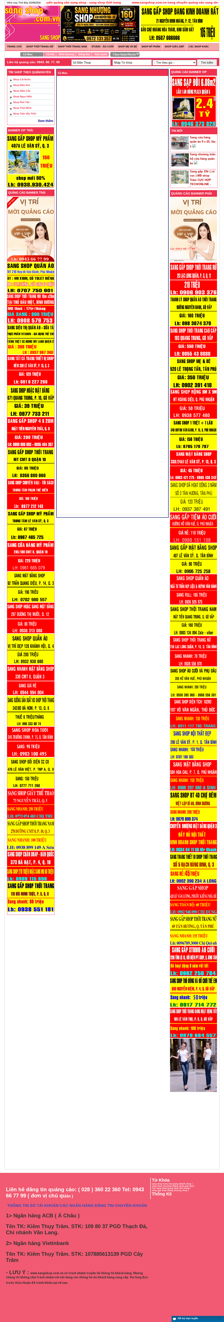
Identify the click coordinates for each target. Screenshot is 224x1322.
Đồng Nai (84, 54)
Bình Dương (66, 54)
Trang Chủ (14, 46)
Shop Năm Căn (21, 90)
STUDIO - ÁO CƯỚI (102, 46)
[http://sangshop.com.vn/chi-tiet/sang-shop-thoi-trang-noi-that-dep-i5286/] (193, 759)
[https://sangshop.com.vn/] (193, 262)
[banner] (180, 41)
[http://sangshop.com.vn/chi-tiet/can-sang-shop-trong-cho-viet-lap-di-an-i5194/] (193, 821)
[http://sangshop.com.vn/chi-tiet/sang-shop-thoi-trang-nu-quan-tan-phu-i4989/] (193, 945)
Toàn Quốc (100, 54)
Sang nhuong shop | (178, 1190)
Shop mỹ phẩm (151, 46)
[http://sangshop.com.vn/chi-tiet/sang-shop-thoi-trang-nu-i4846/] (193, 1037)
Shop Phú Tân (21, 102)
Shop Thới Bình (22, 108)
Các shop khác (199, 46)
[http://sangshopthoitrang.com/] (193, 1091)
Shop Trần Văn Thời (24, 113)
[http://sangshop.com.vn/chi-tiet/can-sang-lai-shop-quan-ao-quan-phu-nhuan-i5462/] (193, 604)
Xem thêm (45, 121)
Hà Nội (50, 54)
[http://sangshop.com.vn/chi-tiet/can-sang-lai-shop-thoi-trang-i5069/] (193, 913)
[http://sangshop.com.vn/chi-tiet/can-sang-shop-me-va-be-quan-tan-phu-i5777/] (193, 387)
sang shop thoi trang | (179, 1188)
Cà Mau (27, 54)
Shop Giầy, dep (174, 46)
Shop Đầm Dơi (21, 85)
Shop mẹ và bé (127, 46)
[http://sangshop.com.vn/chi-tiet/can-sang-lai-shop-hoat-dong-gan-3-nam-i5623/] (193, 511)
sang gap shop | (160, 1190)
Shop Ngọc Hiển (22, 96)
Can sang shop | (160, 1188)
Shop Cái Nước (22, 79)
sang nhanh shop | (183, 1184)
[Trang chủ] (31, 16)
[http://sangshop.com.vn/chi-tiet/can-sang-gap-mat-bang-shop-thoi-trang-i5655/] (193, 480)
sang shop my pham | (162, 1186)
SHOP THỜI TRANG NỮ (39, 46)
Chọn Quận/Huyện (124, 54)
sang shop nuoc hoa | (163, 1184)
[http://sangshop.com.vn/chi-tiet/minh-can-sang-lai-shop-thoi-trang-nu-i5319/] (193, 666)
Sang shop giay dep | (183, 1186)
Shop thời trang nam (72, 46)
